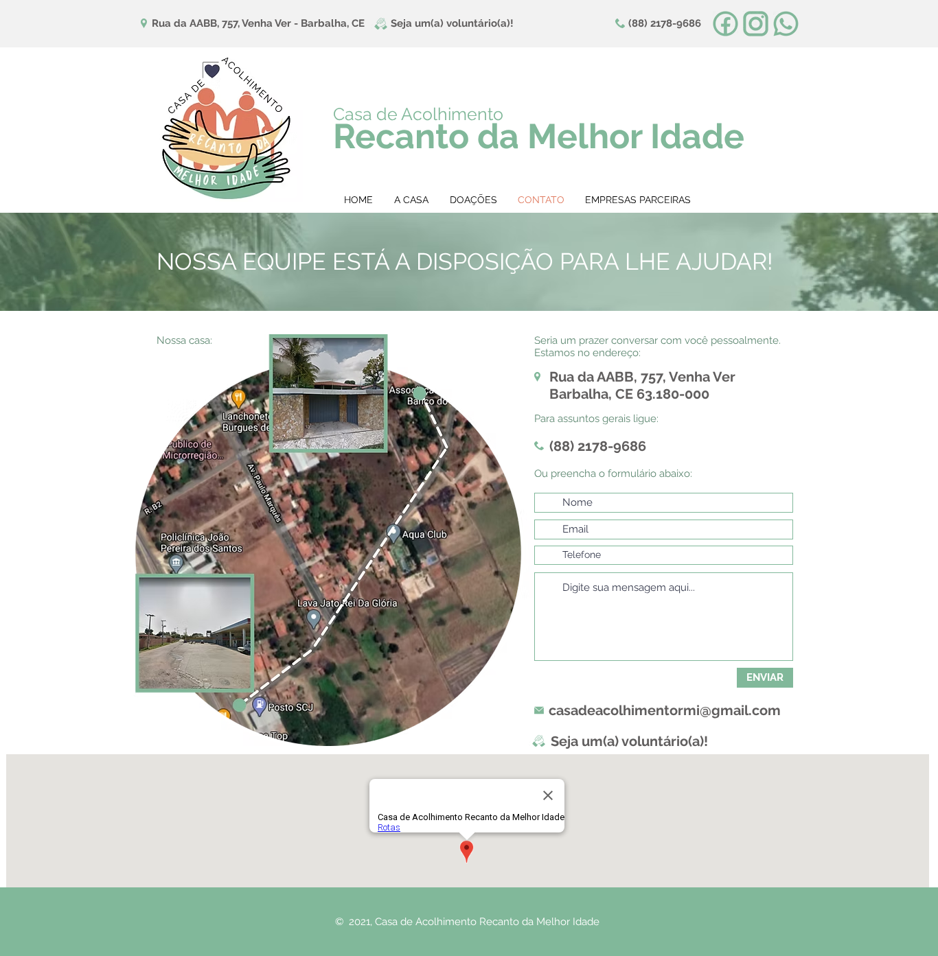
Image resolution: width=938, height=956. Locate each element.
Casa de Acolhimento (418, 114)
